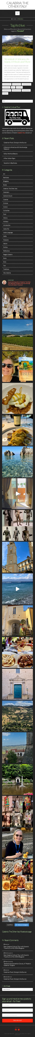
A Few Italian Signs (9, 158)
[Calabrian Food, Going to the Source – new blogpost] (17, 874)
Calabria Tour (21, 132)
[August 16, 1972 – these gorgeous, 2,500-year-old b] (17, 525)
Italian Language (8, 232)
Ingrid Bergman (26, 84)
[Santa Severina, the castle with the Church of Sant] (17, 747)
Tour (4, 265)
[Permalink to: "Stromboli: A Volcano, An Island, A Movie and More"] (17, 45)
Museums (6, 240)
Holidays (5, 221)
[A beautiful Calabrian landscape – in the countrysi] (17, 716)
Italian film (6, 229)
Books (5, 185)
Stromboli (19, 87)
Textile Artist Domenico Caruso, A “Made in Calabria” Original (17, 964)
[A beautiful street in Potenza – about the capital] (17, 620)
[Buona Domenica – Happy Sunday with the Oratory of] (17, 303)
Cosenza (5, 199)
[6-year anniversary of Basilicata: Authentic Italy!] (17, 366)
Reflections (6, 251)
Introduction (6, 225)
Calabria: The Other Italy (17, 4)
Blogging (5, 181)
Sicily (13, 87)
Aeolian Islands (6, 84)
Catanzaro (6, 192)
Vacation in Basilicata (10, 163)
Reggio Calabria (7, 254)
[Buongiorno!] (17, 461)
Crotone (5, 203)
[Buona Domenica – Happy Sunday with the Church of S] (17, 684)
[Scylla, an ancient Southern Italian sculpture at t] (17, 906)
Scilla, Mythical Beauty (11, 153)
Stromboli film (6, 90)
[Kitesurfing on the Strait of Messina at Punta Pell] (17, 588)
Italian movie (6, 87)
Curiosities (6, 210)
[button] (17, 13)
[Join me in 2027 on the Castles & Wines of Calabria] (17, 493)
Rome (4, 258)
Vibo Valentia (7, 273)
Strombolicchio (16, 90)
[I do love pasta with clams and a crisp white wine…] (17, 430)
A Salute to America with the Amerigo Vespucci (15, 148)
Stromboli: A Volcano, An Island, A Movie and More (17, 60)
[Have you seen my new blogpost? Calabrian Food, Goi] (17, 843)
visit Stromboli (26, 90)
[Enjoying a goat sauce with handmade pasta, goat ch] (17, 652)
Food (4, 214)
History (5, 218)
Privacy (17, 1027)
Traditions (6, 269)
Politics (5, 247)
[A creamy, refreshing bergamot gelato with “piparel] (17, 398)
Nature (5, 243)
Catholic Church (7, 196)
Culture (5, 207)
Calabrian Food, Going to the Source (15, 142)
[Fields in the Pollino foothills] (17, 334)
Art (4, 174)
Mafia (5, 236)
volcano (5, 93)
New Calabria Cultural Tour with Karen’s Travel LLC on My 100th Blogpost (16, 947)
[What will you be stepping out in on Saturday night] (17, 811)
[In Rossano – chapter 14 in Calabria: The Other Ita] (17, 557)
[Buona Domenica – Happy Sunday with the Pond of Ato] (17, 779)
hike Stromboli (16, 84)
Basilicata (6, 177)
